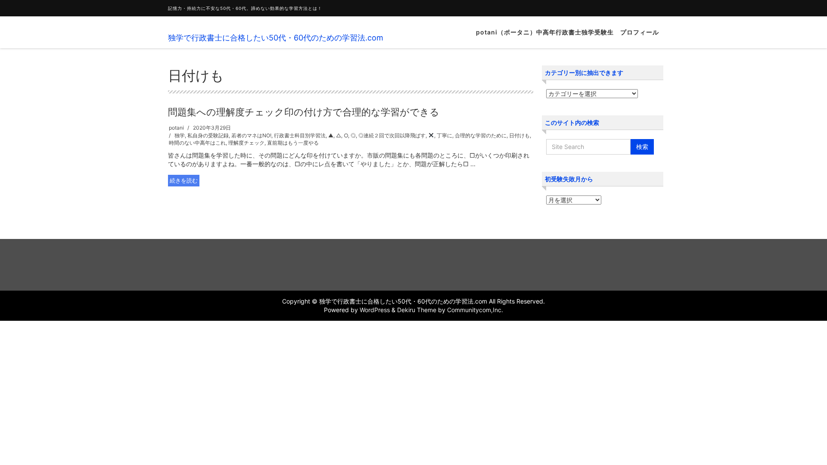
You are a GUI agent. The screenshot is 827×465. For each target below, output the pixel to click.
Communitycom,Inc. (475, 309)
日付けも (519, 135)
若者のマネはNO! (251, 135)
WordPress (375, 309)
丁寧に (444, 135)
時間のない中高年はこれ (197, 143)
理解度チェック (246, 143)
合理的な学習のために (481, 135)
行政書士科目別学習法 (300, 135)
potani (176, 127)
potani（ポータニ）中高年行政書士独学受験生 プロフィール (567, 32)
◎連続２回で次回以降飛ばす (392, 135)
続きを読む (184, 180)
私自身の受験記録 (208, 135)
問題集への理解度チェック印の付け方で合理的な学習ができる (303, 112)
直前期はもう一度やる (293, 143)
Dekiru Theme (416, 309)
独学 (179, 135)
